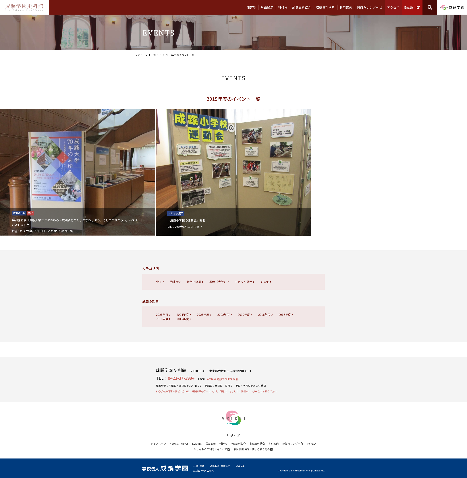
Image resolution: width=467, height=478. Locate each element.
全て (159, 281)
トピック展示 (244, 281)
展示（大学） (218, 281)
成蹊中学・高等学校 (220, 466)
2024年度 (183, 314)
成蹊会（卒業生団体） (204, 470)
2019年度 (244, 314)
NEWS (251, 7)
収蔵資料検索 (325, 7)
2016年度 (162, 319)
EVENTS (156, 55)
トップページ (140, 55)
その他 (265, 281)
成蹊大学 (240, 466)
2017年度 (285, 314)
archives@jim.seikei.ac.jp (223, 379)
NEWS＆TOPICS (179, 443)
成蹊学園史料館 (24, 6)
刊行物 (282, 7)
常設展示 (267, 7)
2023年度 (203, 314)
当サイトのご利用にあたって (210, 449)
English (410, 7)
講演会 (174, 281)
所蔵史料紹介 (301, 7)
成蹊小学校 (198, 466)
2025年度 (162, 314)
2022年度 (223, 314)
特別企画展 (194, 281)
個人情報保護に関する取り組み (252, 449)
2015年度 (183, 319)
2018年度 (264, 314)
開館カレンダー (368, 7)
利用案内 (346, 7)
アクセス (393, 7)
